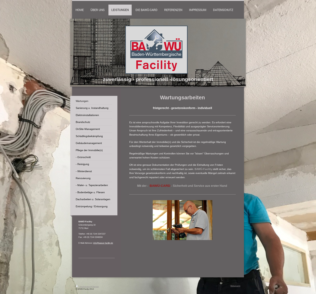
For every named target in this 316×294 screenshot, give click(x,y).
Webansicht (235, 286)
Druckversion (85, 287)
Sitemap (95, 287)
